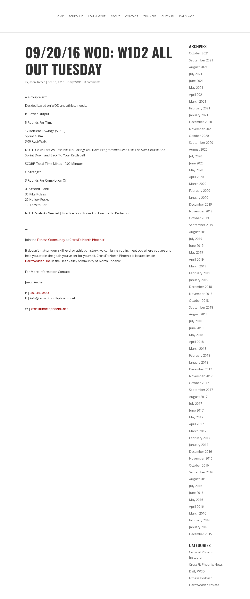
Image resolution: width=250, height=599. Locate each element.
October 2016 (199, 465)
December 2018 (200, 287)
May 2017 (196, 417)
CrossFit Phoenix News (206, 564)
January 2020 (198, 197)
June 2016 (196, 493)
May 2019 (196, 252)
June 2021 (196, 81)
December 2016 (200, 451)
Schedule (76, 16)
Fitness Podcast (200, 578)
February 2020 (199, 190)
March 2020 (197, 184)
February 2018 (199, 355)
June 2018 (196, 328)
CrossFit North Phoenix (87, 240)
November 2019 (200, 211)
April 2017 (196, 424)
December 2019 (200, 204)
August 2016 (198, 479)
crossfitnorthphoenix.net (49, 309)
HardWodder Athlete (204, 585)
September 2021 (201, 60)
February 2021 (199, 108)
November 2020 (200, 129)
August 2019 (198, 232)
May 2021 (196, 87)
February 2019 (199, 273)
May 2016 (196, 500)
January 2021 (198, 115)
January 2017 (198, 445)
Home (59, 16)
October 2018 (199, 300)
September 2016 (201, 472)
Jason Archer (37, 82)
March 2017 (197, 431)
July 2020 (195, 156)
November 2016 (200, 458)
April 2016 (196, 506)
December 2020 (200, 122)
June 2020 (196, 163)
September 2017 (201, 390)
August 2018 (198, 314)
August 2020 (198, 149)
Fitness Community (51, 240)
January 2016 (198, 527)
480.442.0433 (39, 293)
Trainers (149, 16)
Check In (168, 16)
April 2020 (196, 177)
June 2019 (196, 245)
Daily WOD (187, 16)
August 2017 (198, 397)
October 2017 (199, 383)
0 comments (92, 82)
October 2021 (199, 53)
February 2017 (199, 438)
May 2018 (196, 335)
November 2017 (200, 376)
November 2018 (200, 294)
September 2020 (201, 142)
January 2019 (198, 280)
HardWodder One (38, 261)
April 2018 (196, 342)
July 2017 (195, 403)
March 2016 (197, 513)
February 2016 (199, 520)
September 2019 (201, 225)
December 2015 (200, 534)
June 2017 (196, 410)
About (115, 16)
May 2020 (196, 170)
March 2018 (197, 348)
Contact (131, 16)
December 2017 (200, 369)
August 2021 (198, 67)
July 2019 (195, 239)
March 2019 (197, 266)
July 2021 (195, 74)
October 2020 (199, 136)
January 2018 (198, 362)
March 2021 (197, 101)
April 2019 (196, 259)
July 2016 (195, 486)
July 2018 (195, 321)
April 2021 (196, 94)
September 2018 (201, 307)
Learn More (96, 16)
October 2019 (199, 218)
